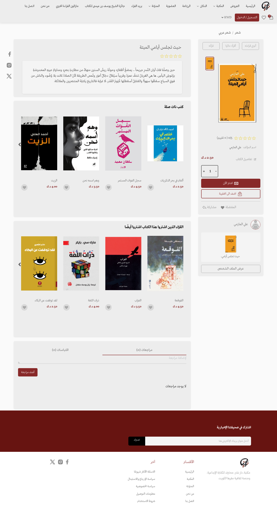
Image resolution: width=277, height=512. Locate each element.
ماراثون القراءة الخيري (67, 6)
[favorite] (264, 17)
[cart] (271, 17)
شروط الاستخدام (146, 501)
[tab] (144, 350)
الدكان (203, 6)
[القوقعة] (165, 263)
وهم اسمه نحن (91, 180)
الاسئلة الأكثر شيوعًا (144, 472)
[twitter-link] (52, 462)
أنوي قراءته (250, 46)
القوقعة (179, 300)
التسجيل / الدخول (247, 17)
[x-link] (9, 76)
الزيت (54, 180)
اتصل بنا (29, 6)
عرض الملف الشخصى (231, 268)
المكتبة (220, 6)
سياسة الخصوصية (145, 486)
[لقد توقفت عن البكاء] (39, 263)
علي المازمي (235, 147)
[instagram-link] (9, 65)
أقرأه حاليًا (230, 46)
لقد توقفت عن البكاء (46, 300)
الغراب (138, 300)
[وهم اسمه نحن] (81, 143)
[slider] (171, 57)
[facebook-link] (10, 54)
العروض (234, 6)
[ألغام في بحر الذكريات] (165, 143)
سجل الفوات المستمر (129, 180)
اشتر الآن (228, 183)
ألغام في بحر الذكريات (171, 180)
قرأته (211, 46)
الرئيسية (250, 6)
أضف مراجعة (27, 372)
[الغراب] (123, 263)
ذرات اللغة (93, 300)
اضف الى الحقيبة (227, 193)
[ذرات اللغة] (81, 263)
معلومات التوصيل (145, 494)
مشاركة (211, 207)
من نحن (45, 6)
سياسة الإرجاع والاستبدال (141, 479)
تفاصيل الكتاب (244, 159)
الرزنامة (186, 6)
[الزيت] (39, 143)
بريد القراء (136, 6)
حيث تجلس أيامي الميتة (231, 256)
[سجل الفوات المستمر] (123, 143)
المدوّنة (190, 486)
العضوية (171, 6)
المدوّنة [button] (155, 6)
